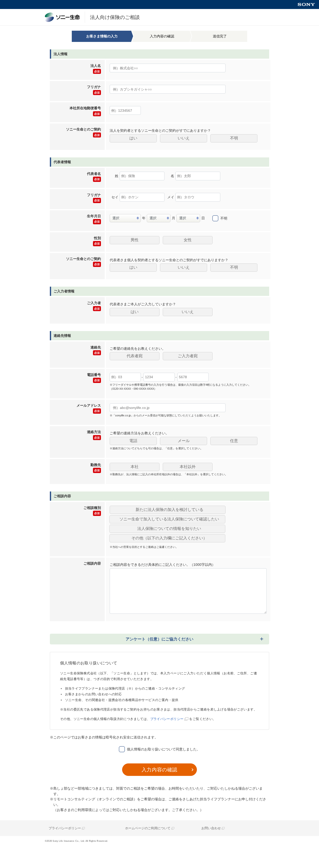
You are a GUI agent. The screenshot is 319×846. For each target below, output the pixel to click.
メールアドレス (89, 407)
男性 (135, 240)
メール (184, 441)
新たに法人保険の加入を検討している (169, 509)
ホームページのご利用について (147, 828)
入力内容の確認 (159, 769)
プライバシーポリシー (167, 719)
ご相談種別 (92, 510)
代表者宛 (135, 356)
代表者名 (94, 176)
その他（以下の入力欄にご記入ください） (169, 538)
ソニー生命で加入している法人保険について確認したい (169, 519)
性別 (97, 240)
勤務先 (95, 467)
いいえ (184, 138)
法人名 (95, 68)
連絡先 (95, 349)
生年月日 (94, 218)
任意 (234, 441)
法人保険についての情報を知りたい (169, 528)
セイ (114, 197)
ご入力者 (94, 305)
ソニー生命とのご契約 (83, 131)
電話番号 (94, 377)
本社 (135, 467)
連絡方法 (94, 434)
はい (133, 138)
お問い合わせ (211, 828)
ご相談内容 (92, 563)
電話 (133, 441)
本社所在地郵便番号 (85, 110)
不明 (234, 138)
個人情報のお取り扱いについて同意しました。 (163, 749)
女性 (188, 240)
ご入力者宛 (188, 356)
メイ (170, 197)
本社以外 (188, 467)
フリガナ (94, 89)
